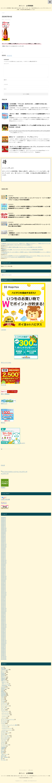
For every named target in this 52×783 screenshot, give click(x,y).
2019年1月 (3, 639)
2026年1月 (3, 526)
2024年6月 (3, 552)
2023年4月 (3, 571)
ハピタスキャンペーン (7, 730)
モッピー (22, 443)
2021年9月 (3, 596)
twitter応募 (3, 695)
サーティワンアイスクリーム (7, 719)
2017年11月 (3, 657)
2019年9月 (3, 628)
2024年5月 (3, 553)
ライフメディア (4, 744)
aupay (2, 668)
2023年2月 (3, 573)
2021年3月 (3, 604)
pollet (2, 690)
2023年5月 (3, 569)
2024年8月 (3, 549)
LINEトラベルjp (5, 683)
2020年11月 (3, 609)
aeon (2, 667)
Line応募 (3, 687)
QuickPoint (3, 693)
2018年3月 (3, 652)
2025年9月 (3, 532)
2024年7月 (3, 550)
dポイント (3, 670)
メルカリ (3, 742)
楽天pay (3, 755)
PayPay (3, 689)
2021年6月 (3, 600)
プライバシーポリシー (23, 770)
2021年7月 (3, 599)
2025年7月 (3, 534)
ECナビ (3, 422)
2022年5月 (3, 585)
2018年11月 (3, 641)
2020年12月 (3, 608)
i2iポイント (4, 403)
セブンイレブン (5, 713)
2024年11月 (3, 545)
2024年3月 (3, 556)
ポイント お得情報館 (26, 5)
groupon (3, 675)
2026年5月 (3, 521)
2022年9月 (3, 580)
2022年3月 (3, 588)
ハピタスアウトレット (7, 728)
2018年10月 (3, 643)
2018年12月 (3, 640)
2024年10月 (3, 546)
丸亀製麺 (3, 747)
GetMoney (3, 674)
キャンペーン (4, 704)
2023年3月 (3, 572)
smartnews (3, 694)
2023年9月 (3, 564)
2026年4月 (3, 522)
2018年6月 (3, 648)
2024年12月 (3, 544)
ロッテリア (3, 746)
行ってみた (3, 759)
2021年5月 (3, 601)
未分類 (2, 751)
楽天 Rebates (5, 394)
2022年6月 (3, 584)
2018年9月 (3, 644)
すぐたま (3, 384)
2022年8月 (3, 581)
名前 (5, 79)
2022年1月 (3, 591)
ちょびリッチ (5, 473)
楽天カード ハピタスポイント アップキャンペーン (23, 137)
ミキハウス (4, 740)
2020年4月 (3, 619)
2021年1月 (3, 607)
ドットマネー (4, 722)
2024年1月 (3, 558)
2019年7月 (3, 631)
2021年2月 (3, 605)
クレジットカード (5, 705)
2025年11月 (3, 529)
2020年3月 (3, 620)
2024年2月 (3, 557)
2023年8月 (3, 565)
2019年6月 (3, 632)
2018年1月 (3, 655)
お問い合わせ (30, 770)
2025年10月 (3, 530)
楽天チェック (5, 754)
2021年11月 (3, 593)
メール (6, 84)
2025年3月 (3, 540)
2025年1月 (3, 542)
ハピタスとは (5, 726)
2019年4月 (3, 635)
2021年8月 (3, 597)
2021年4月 (3, 603)
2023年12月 (3, 560)
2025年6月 (3, 536)
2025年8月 (3, 533)
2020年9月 (3, 612)
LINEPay (3, 679)
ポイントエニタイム (5, 736)
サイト (5, 89)
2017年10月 (3, 659)
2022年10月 (3, 579)
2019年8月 (3, 629)
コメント (6, 63)
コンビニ (3, 709)
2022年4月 (3, 587)
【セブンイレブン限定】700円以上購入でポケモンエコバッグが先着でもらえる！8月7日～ (21, 247)
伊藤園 (2, 748)
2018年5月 (3, 649)
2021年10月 (3, 595)
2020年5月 (3, 617)
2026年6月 (3, 520)
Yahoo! (2, 696)
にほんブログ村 (5, 499)
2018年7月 (3, 647)
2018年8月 (3, 645)
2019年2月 (3, 637)
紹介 (2, 758)
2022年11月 (3, 577)
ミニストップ (5, 716)
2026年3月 (3, 524)
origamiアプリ (4, 688)
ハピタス (3, 329)
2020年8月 (3, 613)
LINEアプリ (3, 680)
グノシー (3, 707)
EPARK (2, 673)
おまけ (2, 697)
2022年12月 (3, 576)
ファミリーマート (6, 714)
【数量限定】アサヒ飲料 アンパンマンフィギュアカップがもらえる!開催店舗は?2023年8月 (22, 249)
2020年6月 (3, 616)
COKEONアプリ (4, 669)
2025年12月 (3, 528)
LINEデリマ (4, 682)
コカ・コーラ (4, 708)
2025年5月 (3, 537)
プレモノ (3, 734)
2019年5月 (3, 633)
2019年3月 (3, 636)
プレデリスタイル (5, 732)
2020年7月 (3, 615)
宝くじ (2, 750)
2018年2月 (3, 653)
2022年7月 (3, 583)
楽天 (2, 752)
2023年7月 (3, 567)
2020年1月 (3, 623)
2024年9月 (3, 548)
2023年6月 (3, 568)
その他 (2, 701)
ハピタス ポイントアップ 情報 (9, 725)
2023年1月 (3, 575)
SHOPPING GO (6, 685)
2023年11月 (3, 561)
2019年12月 (3, 624)
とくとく (9, 55)
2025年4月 (3, 538)
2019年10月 (3, 627)
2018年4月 (3, 651)
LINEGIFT (3, 678)
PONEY (3, 487)
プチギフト (3, 731)
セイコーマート (5, 711)
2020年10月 (3, 611)
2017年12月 (3, 656)
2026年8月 (3, 517)
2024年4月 (3, 554)
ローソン (4, 718)
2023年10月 (3, 563)
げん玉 (3, 465)
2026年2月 (3, 525)
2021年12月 (3, 592)
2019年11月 (3, 625)
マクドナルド (4, 739)
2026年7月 (3, 518)
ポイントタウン (4, 738)
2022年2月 (3, 589)
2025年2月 (3, 541)
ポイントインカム (6, 362)
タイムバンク (4, 720)
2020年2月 (3, 621)
